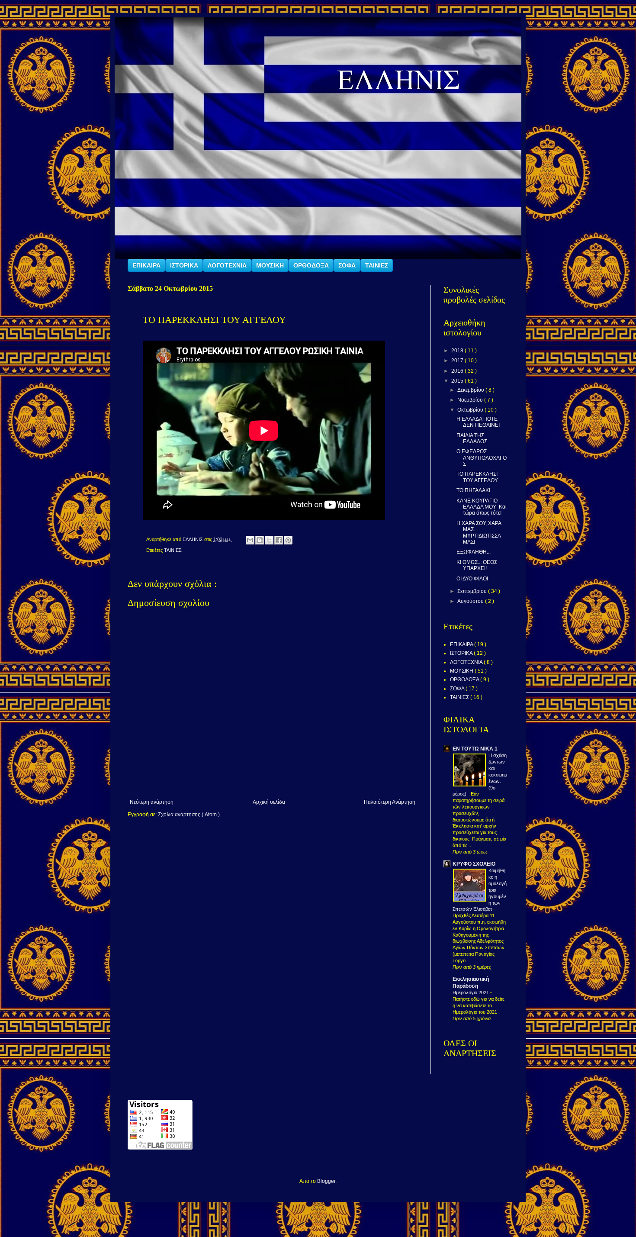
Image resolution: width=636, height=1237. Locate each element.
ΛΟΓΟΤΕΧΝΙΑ (227, 265)
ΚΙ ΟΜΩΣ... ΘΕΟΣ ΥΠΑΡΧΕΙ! (476, 565)
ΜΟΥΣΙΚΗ (270, 265)
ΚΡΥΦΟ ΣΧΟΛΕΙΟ (474, 864)
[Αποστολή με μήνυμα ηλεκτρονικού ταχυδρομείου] (250, 540)
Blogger (326, 1181)
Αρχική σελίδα (269, 802)
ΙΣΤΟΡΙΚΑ (184, 265)
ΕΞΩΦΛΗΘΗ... (473, 552)
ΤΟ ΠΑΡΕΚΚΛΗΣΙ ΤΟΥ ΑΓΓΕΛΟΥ (477, 477)
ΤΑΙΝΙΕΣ (376, 265)
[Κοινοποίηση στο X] (269, 540)
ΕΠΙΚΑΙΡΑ (146, 265)
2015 (458, 381)
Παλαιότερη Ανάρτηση (389, 802)
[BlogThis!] (259, 540)
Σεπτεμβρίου (472, 591)
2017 (458, 361)
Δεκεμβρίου (471, 390)
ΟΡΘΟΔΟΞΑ (311, 265)
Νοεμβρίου (470, 400)
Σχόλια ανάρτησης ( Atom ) (189, 815)
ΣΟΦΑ (347, 265)
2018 (458, 351)
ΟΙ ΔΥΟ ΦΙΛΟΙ (472, 579)
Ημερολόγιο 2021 (471, 992)
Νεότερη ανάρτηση (151, 802)
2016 (458, 371)
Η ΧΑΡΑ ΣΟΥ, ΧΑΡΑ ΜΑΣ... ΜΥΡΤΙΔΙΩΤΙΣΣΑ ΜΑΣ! (478, 532)
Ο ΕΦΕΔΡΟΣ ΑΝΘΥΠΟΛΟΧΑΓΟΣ (481, 457)
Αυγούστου (471, 601)
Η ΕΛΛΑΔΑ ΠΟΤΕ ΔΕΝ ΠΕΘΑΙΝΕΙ (478, 422)
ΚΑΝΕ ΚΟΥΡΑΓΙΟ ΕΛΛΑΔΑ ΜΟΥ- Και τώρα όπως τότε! (481, 507)
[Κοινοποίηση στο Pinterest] (288, 540)
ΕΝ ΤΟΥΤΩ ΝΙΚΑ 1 (475, 749)
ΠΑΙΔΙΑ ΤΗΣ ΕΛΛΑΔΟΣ (471, 438)
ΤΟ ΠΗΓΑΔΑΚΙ (473, 490)
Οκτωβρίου (471, 410)
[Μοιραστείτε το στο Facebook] (278, 540)
